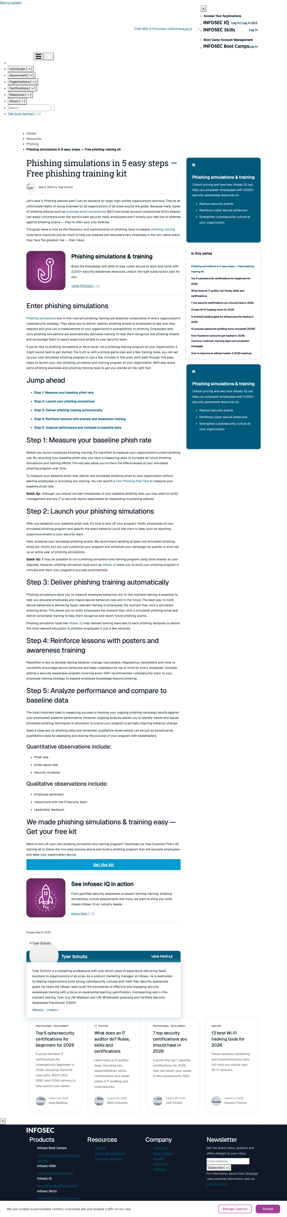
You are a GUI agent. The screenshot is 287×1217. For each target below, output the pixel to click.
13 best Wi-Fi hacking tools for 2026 (212, 309)
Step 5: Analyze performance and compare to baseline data (77, 427)
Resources (20, 95)
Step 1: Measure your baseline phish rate (64, 392)
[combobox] (29, 108)
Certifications (22, 88)
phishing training (163, 229)
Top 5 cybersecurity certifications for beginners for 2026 (55, 1039)
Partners (177, 29)
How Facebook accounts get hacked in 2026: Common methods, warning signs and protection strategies (220, 341)
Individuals (20, 69)
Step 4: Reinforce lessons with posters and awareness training (80, 419)
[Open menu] (38, 56)
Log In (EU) (250, 23)
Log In (236, 23)
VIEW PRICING (85, 286)
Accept (268, 1209)
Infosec (31, 133)
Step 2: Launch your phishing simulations (64, 401)
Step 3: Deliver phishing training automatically (68, 410)
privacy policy (217, 1184)
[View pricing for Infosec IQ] (201, 169)
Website (38, 1010)
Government (21, 75)
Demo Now (82, 914)
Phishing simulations (41, 318)
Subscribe (219, 1168)
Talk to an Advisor (24, 114)
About (17, 101)
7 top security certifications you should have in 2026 (222, 302)
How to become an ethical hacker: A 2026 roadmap (221, 353)
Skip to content (10, 3)
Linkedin (52, 1010)
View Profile (162, 957)
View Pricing (204, 234)
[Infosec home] (17, 56)
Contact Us (163, 29)
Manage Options (235, 1209)
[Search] (53, 108)
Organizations (23, 82)
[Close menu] (49, 56)
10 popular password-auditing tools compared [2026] (223, 328)
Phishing (32, 144)
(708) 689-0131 (145, 29)
